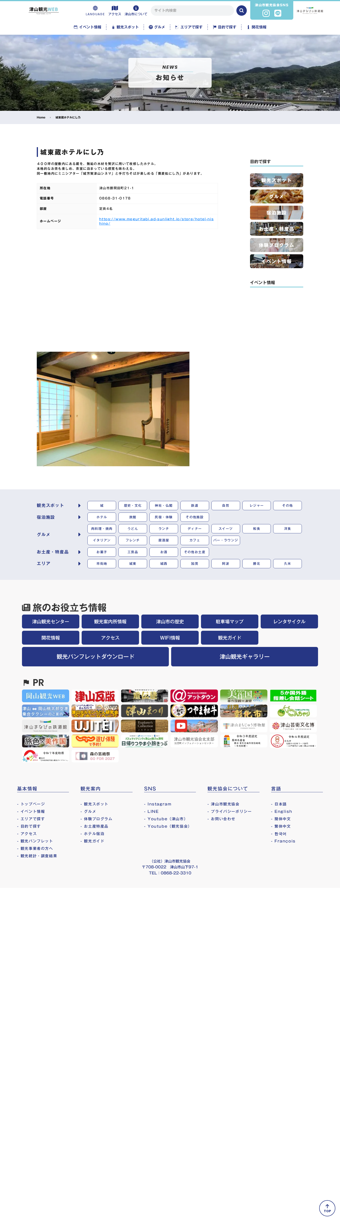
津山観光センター (50, 621)
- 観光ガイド (92, 841)
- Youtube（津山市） (166, 818)
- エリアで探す (31, 818)
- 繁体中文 (281, 826)
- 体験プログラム (96, 818)
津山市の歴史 (170, 621)
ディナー (195, 528)
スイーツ (226, 528)
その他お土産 (194, 552)
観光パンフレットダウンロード (95, 656)
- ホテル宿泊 (92, 833)
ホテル (101, 517)
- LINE (151, 811)
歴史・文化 (133, 505)
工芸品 (132, 552)
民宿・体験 (164, 517)
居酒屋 (163, 540)
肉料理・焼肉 (101, 528)
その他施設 (195, 517)
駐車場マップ (230, 621)
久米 (287, 563)
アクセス (110, 637)
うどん (132, 528)
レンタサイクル (289, 621)
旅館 (132, 517)
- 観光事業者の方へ (35, 848)
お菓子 (101, 552)
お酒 (163, 552)
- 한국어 (279, 833)
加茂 (194, 563)
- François (283, 841)
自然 (225, 505)
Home (41, 117)
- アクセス (27, 833)
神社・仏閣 (164, 505)
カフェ (194, 540)
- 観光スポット (94, 804)
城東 (132, 563)
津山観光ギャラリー (245, 656)
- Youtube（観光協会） (168, 826)
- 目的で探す (29, 826)
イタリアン (102, 540)
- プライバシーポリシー (229, 811)
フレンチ (133, 540)
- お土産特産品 (94, 826)
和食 (256, 528)
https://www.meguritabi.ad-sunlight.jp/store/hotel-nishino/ (156, 221)
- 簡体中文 (281, 818)
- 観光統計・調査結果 (37, 855)
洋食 (287, 528)
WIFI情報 (170, 637)
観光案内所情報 (110, 621)
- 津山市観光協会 (223, 804)
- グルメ (88, 811)
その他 (287, 505)
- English (281, 811)
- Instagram (158, 804)
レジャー (257, 505)
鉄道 (194, 505)
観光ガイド (229, 637)
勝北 (256, 563)
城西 (163, 563)
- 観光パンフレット (35, 841)
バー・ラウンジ (225, 540)
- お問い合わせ (221, 818)
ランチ (163, 528)
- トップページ (31, 804)
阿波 (225, 563)
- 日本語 (279, 804)
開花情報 (50, 637)
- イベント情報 (31, 811)
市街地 (101, 563)
